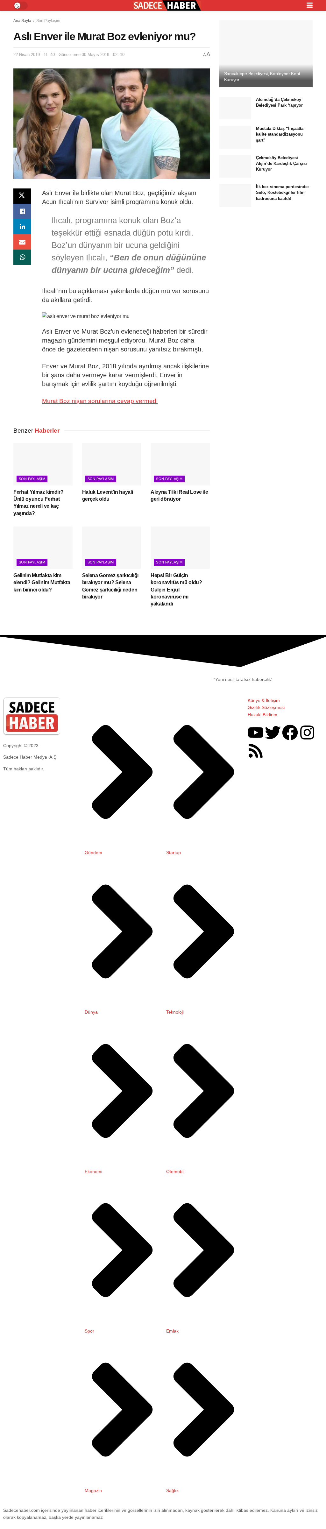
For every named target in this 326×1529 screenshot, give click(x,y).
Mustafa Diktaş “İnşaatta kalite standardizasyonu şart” (279, 134)
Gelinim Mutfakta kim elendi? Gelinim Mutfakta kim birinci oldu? (41, 582)
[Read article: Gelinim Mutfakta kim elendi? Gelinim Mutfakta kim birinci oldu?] (43, 548)
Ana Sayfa (22, 20)
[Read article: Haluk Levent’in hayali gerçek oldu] (111, 464)
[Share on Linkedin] (22, 226)
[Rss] (256, 751)
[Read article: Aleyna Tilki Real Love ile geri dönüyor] (180, 464)
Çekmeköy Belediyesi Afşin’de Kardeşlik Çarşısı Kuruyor (281, 163)
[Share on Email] (22, 242)
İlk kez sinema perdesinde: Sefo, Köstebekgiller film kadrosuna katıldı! (282, 192)
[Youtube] (256, 732)
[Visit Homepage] (167, 5)
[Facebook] (290, 732)
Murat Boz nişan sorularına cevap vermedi (100, 401)
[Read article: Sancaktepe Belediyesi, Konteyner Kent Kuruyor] (266, 53)
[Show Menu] (310, 5)
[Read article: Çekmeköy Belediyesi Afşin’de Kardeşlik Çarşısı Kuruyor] (235, 166)
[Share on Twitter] (22, 196)
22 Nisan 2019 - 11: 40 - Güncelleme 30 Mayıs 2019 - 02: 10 (68, 54)
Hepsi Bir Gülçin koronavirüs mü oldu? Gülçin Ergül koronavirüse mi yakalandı (176, 590)
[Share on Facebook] (22, 211)
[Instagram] (307, 732)
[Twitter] (273, 732)
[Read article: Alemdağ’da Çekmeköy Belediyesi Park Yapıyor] (235, 108)
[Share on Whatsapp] (22, 257)
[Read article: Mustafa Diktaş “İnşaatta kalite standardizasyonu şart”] (235, 137)
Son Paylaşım (48, 20)
